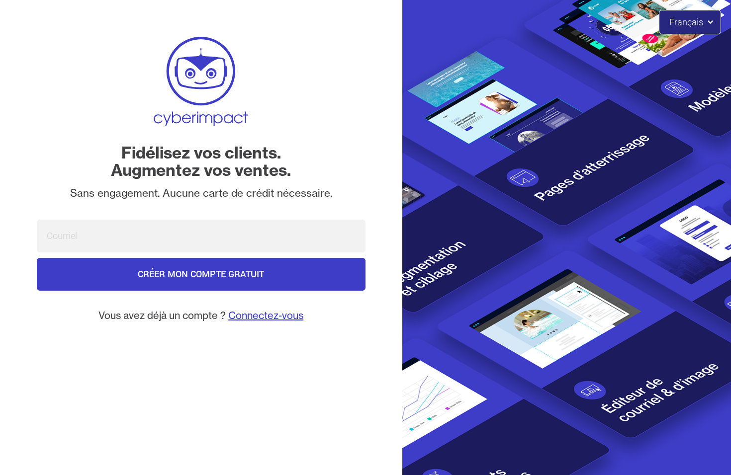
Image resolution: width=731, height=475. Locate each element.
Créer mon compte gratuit (201, 274)
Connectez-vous (265, 315)
